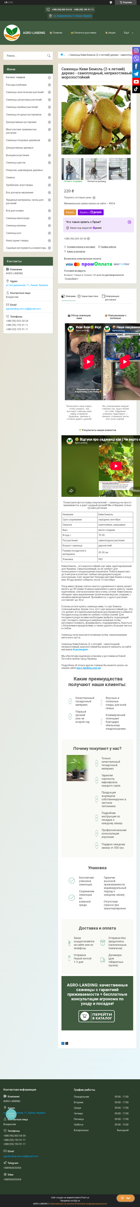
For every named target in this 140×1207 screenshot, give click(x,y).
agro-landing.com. (87, 668)
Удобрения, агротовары (19, 185)
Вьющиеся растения (17, 155)
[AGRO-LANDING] (11, 32)
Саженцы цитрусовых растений (24, 99)
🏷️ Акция (110, 32)
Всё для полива (15, 210)
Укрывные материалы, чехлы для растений (24, 201)
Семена (10, 177)
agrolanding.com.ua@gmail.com (23, 308)
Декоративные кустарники (21, 122)
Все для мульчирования (19, 192)
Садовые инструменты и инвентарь (26, 248)
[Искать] (49, 56)
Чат (128, 1198)
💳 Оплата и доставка (83, 32)
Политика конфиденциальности (91, 1204)
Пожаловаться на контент (61, 1204)
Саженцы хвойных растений (22, 107)
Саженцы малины (16, 225)
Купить (70, 212)
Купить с (85, 212)
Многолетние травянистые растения (21, 131)
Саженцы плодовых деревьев (23, 140)
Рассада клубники (16, 84)
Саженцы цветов (15, 162)
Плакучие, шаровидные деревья (24, 170)
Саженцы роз (13, 233)
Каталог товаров (15, 77)
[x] (66, 1044)
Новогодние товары (17, 240)
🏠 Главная (55, 32)
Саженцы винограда (17, 218)
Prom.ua (85, 1197)
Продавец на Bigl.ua (70, 1200)
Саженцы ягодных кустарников (23, 114)
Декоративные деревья (19, 147)
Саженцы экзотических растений (25, 92)
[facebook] (62, 1044)
